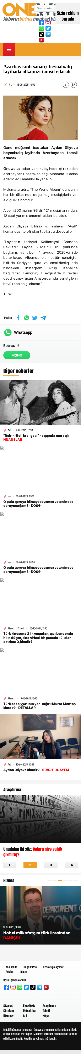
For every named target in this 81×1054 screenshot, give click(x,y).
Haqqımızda (30, 967)
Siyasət (8, 1005)
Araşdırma (49, 1005)
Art (25, 1015)
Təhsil (46, 1010)
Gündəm (8, 1010)
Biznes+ (8, 1015)
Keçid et (17, 355)
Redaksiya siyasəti (53, 967)
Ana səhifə (11, 967)
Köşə (46, 1015)
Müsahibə (29, 1010)
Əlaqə (23, 971)
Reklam (10, 971)
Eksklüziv (29, 1005)
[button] (50, 880)
